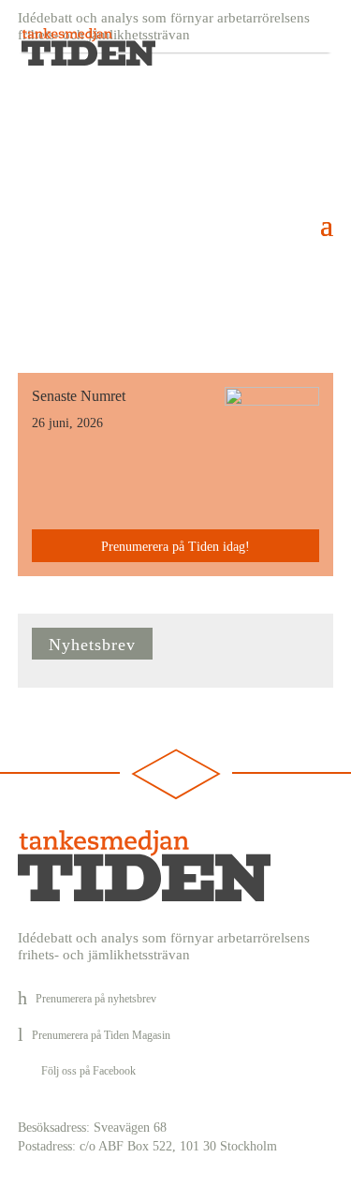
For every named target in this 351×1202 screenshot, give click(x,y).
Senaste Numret (78, 396)
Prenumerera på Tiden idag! (175, 547)
